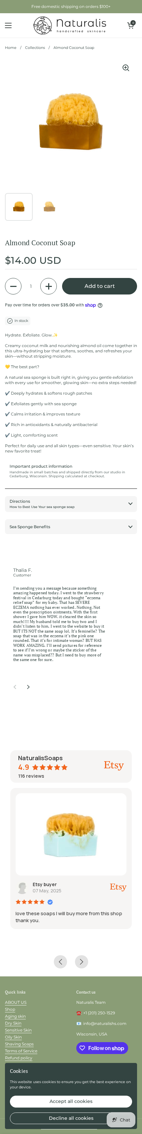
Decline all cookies (71, 1118)
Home (11, 48)
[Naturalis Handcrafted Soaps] (69, 25)
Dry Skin (13, 1023)
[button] (130, 25)
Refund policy (18, 1057)
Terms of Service (21, 1050)
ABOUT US (15, 1002)
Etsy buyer (45, 884)
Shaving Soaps (19, 1043)
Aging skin (15, 1016)
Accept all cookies (71, 1101)
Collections (35, 48)
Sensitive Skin (18, 1030)
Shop (10, 1009)
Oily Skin (13, 1037)
